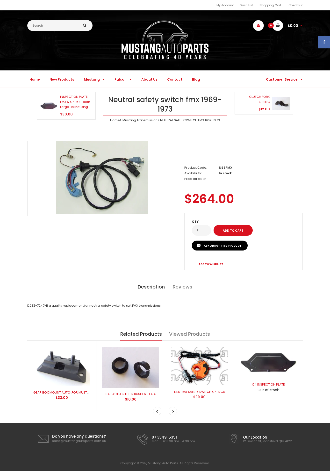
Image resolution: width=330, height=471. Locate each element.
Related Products (141, 334)
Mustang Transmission (140, 120)
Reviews (182, 286)
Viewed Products (189, 334)
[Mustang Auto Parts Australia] (165, 58)
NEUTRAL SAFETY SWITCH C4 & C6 (199, 391)
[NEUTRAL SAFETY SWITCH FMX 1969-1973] (102, 177)
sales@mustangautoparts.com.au (79, 441)
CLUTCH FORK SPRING (259, 99)
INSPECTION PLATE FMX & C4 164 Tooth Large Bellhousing (75, 101)
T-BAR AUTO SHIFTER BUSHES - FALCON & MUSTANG (141, 394)
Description (151, 286)
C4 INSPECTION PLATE (268, 384)
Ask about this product (223, 246)
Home (115, 120)
